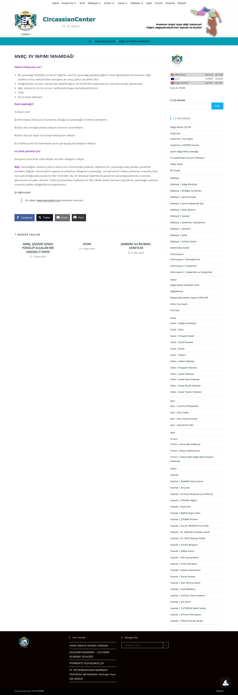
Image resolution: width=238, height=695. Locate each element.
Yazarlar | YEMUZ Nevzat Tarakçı (186, 620)
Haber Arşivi (176, 164)
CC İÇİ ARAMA (177, 100)
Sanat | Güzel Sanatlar (181, 342)
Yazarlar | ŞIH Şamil (180, 601)
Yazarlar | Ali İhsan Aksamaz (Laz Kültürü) (191, 494)
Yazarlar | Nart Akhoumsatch (185, 582)
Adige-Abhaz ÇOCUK (180, 127)
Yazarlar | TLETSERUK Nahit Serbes (188, 608)
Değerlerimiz (176, 291)
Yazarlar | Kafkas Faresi (182, 551)
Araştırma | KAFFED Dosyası (184, 145)
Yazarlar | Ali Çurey (180, 487)
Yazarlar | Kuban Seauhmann (185, 570)
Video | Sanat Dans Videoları (185, 379)
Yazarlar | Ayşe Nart (180, 506)
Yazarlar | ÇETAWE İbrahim (184, 519)
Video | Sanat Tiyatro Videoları (186, 391)
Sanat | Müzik (177, 348)
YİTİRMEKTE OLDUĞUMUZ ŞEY (86, 663)
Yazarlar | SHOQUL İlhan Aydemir (187, 595)
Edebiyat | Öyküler (180, 216)
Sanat (121, 3)
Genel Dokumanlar (180, 247)
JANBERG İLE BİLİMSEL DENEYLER (136, 246)
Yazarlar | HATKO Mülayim (184, 544)
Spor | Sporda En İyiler (182, 425)
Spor (149, 3)
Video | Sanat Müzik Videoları (185, 385)
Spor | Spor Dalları (179, 412)
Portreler (174, 310)
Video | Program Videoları (183, 367)
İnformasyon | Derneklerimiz (185, 259)
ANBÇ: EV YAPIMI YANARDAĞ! (134, 41)
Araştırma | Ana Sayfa (181, 138)
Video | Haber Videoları (182, 361)
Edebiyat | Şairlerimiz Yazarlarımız (187, 222)
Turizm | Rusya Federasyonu (185, 450)
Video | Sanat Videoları (182, 373)
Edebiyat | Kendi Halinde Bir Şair (187, 203)
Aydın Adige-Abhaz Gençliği (184, 151)
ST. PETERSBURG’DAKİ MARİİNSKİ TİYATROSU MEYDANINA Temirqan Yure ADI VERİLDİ (92, 674)
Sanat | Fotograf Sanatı (182, 335)
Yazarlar (170, 3)
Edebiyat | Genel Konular (183, 197)
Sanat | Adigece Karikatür (183, 323)
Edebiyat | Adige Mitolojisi (183, 184)
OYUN (87, 244)
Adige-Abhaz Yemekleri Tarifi (184, 285)
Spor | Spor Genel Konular (183, 418)
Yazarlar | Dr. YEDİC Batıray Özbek (187, 538)
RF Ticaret (175, 170)
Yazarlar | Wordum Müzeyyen (185, 614)
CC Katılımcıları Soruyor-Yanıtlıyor (187, 157)
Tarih (82, 3)
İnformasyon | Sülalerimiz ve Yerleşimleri (191, 272)
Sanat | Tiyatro (178, 354)
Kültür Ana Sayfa (178, 304)
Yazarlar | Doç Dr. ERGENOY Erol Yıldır (189, 525)
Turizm (159, 3)
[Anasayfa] (90, 41)
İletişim (182, 3)
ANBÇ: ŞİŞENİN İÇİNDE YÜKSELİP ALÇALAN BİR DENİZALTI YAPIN (38, 248)
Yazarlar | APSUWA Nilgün (183, 500)
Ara (217, 105)
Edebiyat (93, 3)
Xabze (55, 3)
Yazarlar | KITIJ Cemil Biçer (183, 563)
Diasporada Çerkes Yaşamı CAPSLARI (189, 297)
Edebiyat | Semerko (180, 228)
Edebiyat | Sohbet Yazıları (183, 241)
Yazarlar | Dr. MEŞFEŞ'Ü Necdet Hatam (190, 532)
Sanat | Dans (177, 329)
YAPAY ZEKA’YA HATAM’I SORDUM (88, 645)
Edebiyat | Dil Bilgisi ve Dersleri (186, 190)
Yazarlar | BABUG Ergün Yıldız (185, 513)
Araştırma (67, 3)
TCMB (182, 87)
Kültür (108, 3)
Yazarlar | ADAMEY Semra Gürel (186, 481)
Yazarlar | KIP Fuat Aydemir (184, 557)
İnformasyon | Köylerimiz (183, 265)
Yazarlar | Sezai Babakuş (182, 589)
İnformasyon (177, 254)
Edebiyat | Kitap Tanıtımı (182, 209)
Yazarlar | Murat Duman (182, 576)
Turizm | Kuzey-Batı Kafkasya (185, 444)
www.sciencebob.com (49, 200)
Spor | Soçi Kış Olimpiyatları (184, 406)
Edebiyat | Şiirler (178, 235)
